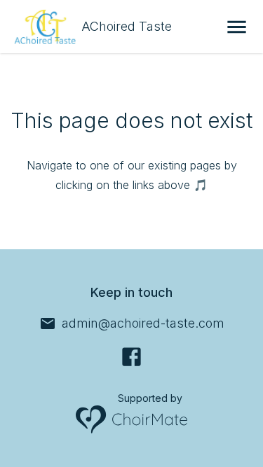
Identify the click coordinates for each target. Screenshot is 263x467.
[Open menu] (236, 27)
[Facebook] (131, 356)
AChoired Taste (126, 26)
